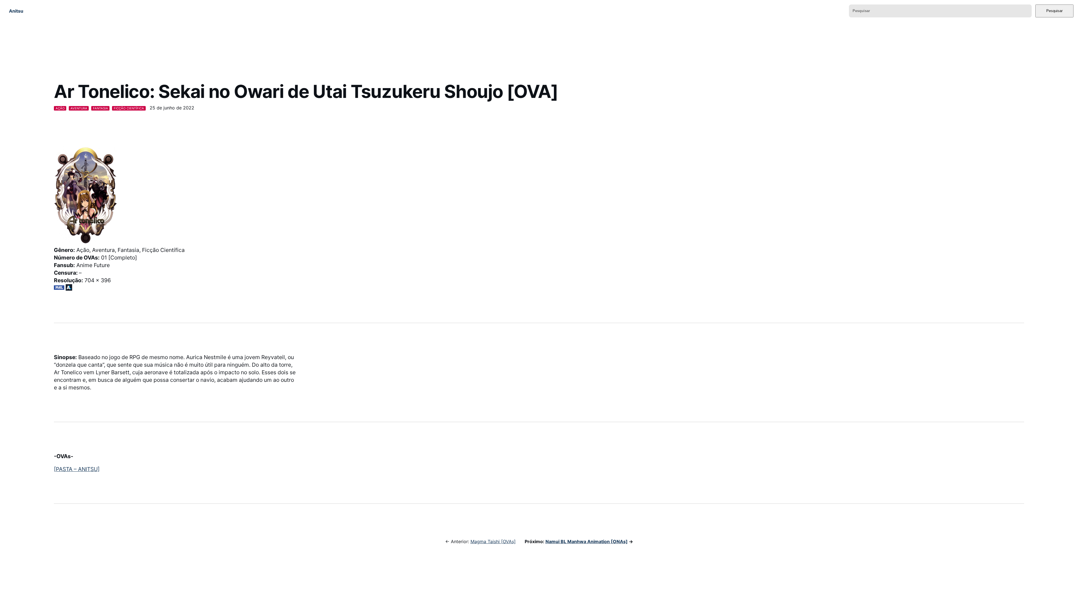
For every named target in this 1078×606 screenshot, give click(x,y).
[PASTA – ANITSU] (77, 469)
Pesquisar (1054, 11)
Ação (60, 108)
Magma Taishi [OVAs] (493, 541)
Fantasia (100, 108)
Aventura (78, 108)
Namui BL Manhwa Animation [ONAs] (586, 541)
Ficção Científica (129, 108)
